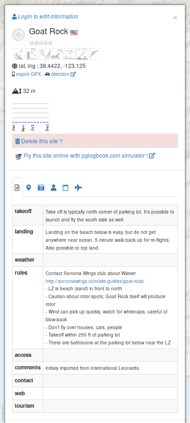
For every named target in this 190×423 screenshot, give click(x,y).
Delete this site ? (41, 141)
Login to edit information (47, 16)
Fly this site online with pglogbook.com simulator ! (86, 155)
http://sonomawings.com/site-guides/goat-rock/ (95, 281)
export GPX (28, 73)
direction (61, 73)
